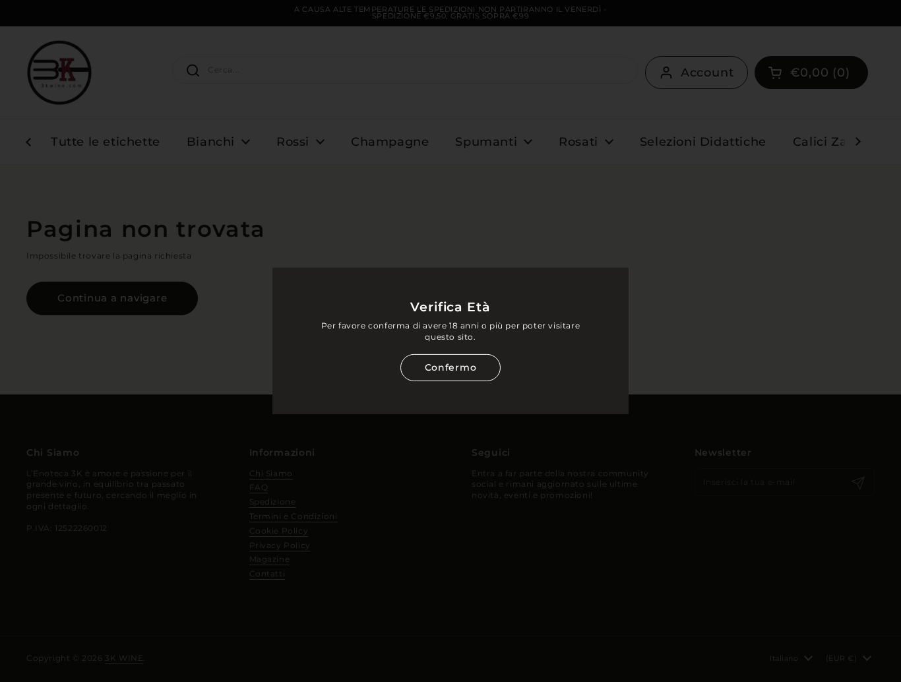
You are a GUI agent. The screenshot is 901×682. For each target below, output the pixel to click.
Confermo (450, 367)
